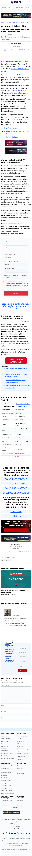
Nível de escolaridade (10, 268)
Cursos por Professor (7, 788)
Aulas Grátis (20, 773)
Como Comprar (5, 741)
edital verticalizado (14, 90)
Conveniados (4, 750)
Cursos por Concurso (7, 780)
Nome (6, 241)
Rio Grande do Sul (14, 22)
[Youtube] (15, 833)
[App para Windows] (3, 833)
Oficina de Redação (6, 790)
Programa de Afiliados (7, 753)
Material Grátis (21, 768)
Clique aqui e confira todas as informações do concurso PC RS (16, 306)
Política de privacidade (16, 824)
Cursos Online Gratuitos (7, 793)
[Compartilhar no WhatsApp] (26, 50)
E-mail (6, 248)
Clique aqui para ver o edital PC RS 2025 (13, 454)
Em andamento (19, 409)
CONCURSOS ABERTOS (16, 488)
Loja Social (4, 743)
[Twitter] (26, 833)
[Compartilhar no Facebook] (20, 50)
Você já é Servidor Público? (11, 261)
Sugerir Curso (21, 776)
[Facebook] (24, 833)
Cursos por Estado (6, 785)
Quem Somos (5, 736)
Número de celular (9, 255)
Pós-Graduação (5, 777)
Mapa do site (16, 828)
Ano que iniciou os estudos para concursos (15, 275)
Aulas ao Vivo (20, 771)
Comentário (5, 685)
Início (2, 22)
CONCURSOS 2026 (16, 483)
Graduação (4, 775)
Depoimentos (21, 765)
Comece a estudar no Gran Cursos (16, 530)
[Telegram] (29, 833)
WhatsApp (21, 741)
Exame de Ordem (6, 772)
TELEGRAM (16, 515)
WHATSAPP (16, 511)
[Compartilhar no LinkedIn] (24, 50)
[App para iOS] (9, 833)
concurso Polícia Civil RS (12, 61)
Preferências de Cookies (8, 758)
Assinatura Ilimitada (11, 137)
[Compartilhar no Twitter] (22, 50)
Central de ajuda (23, 736)
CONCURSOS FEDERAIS (16, 479)
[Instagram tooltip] (18, 833)
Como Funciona (5, 738)
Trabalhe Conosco (6, 755)
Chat (20, 738)
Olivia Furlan (17, 43)
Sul (7, 22)
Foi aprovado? (22, 758)
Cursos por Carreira (6, 783)
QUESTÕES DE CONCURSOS (15, 492)
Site (2, 718)
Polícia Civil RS (24, 22)
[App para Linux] (6, 833)
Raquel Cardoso (5, 594)
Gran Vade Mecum (10, 128)
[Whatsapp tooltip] (21, 833)
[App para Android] (12, 833)
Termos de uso (16, 826)
